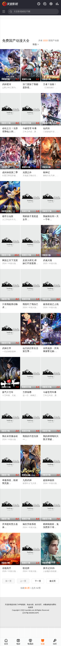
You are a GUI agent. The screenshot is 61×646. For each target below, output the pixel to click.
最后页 (52, 581)
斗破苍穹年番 (49, 392)
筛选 (36, 44)
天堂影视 (8, 604)
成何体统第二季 (10, 172)
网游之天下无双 (10, 260)
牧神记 (46, 172)
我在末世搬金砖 (10, 436)
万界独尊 (27, 392)
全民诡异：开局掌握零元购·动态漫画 (51, 351)
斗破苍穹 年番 (30, 128)
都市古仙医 (7, 216)
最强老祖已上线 (51, 304)
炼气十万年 (7, 392)
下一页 (38, 581)
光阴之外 (27, 172)
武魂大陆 (47, 260)
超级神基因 (48, 480)
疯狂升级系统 (29, 524)
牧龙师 (26, 568)
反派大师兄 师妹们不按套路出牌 (30, 263)
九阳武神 (27, 480)
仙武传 (46, 128)
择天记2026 (48, 568)
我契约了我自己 (30, 304)
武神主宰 (6, 348)
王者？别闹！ (49, 84)
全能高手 (6, 568)
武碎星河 (6, 84)
